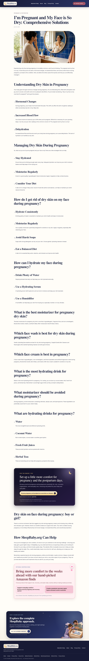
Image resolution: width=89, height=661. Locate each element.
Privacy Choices (62, 655)
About (41, 3)
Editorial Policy (54, 655)
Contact (57, 3)
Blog (45, 3)
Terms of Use (21, 655)
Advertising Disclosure (45, 655)
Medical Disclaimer (29, 655)
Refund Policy (36, 655)
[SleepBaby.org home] (10, 3)
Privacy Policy (51, 3)
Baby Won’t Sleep (35, 3)
